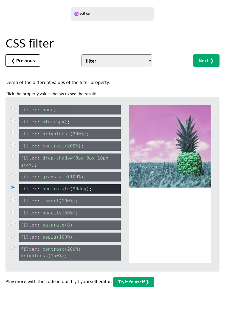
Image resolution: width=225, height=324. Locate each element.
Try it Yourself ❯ (133, 282)
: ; (38, 109)
